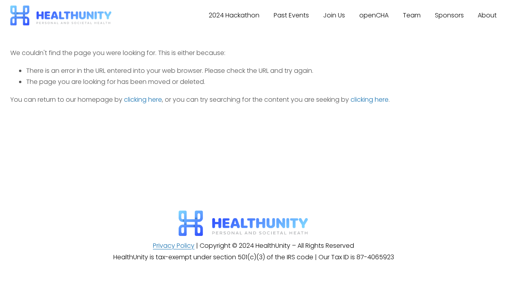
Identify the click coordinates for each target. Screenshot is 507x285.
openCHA (374, 15)
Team (412, 15)
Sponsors (449, 15)
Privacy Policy (173, 245)
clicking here (143, 99)
